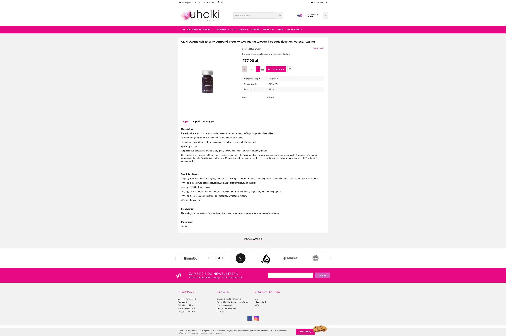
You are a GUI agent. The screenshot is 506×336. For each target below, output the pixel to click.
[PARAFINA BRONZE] (315, 258)
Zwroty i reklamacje (187, 299)
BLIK (257, 299)
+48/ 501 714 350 (208, 2)
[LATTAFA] (265, 258)
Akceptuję (305, 331)
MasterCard (260, 302)
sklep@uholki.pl (189, 2)
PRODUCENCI (294, 29)
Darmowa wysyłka (224, 305)
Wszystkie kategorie (198, 29)
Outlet (280, 29)
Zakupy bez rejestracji (226, 308)
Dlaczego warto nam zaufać (229, 299)
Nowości (255, 29)
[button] (186, 292)
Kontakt (220, 311)
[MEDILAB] (290, 258)
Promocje (268, 29)
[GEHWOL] (190, 258)
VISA (257, 305)
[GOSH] (215, 258)
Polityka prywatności (187, 311)
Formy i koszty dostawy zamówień (232, 302)
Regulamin (183, 302)
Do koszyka (278, 69)
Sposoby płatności (186, 308)
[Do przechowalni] (290, 69)
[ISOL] (240, 258)
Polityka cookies (185, 305)
